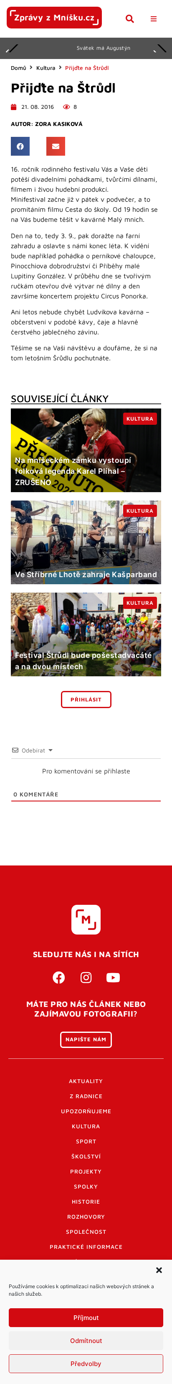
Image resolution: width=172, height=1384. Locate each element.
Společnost (86, 1231)
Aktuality (86, 1081)
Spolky (86, 1186)
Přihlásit (86, 699)
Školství (86, 1156)
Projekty (86, 1171)
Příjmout (86, 1318)
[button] (159, 1270)
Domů (18, 67)
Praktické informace (86, 1246)
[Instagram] (86, 977)
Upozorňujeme (86, 1111)
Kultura (46, 67)
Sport (86, 1141)
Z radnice (86, 1096)
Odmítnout (86, 1341)
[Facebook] (58, 977)
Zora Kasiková (59, 124)
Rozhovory (86, 1216)
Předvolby (86, 1364)
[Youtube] (113, 977)
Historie (86, 1201)
